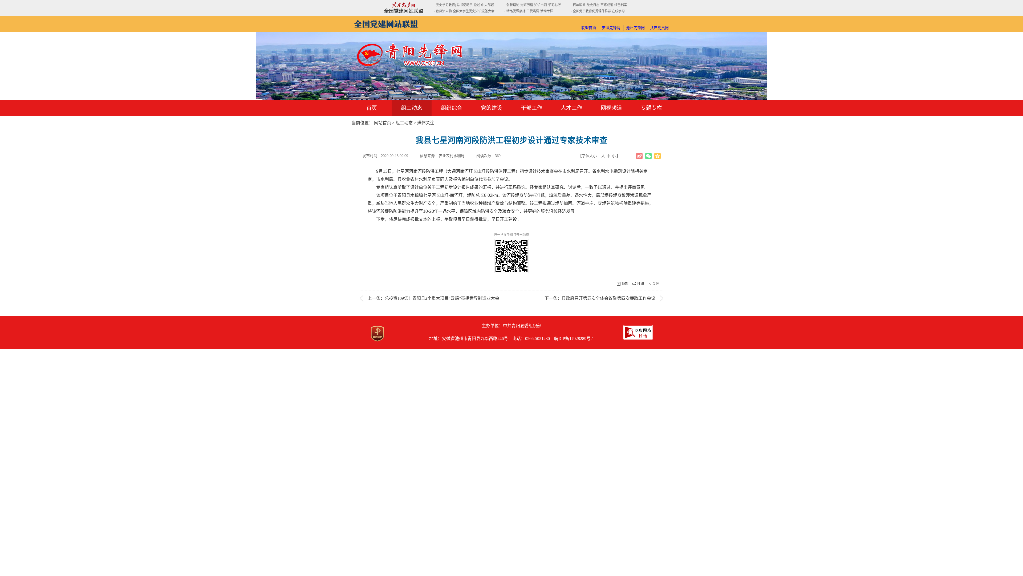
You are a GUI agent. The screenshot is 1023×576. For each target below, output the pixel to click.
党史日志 (593, 5)
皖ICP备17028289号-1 (574, 338)
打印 (640, 284)
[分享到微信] (648, 156)
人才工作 (571, 108)
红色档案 (620, 5)
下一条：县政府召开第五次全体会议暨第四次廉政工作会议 (600, 298)
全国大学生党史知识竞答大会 (473, 11)
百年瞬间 (579, 5)
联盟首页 (588, 28)
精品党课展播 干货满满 (522, 11)
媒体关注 (425, 123)
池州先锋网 (635, 28)
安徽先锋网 (611, 28)
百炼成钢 (606, 5)
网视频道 (611, 108)
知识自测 (540, 5)
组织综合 (451, 108)
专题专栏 (651, 108)
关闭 (655, 284)
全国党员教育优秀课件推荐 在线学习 (599, 11)
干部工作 (531, 108)
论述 (477, 5)
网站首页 (382, 123)
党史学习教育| (446, 5)
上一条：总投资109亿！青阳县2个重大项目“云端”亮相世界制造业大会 (433, 298)
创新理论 (512, 5)
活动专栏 (546, 11)
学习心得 (554, 5)
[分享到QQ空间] (657, 156)
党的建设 (491, 108)
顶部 (625, 284)
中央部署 (487, 5)
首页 (371, 108)
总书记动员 (465, 5)
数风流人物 (444, 11)
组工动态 (411, 108)
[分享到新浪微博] (639, 156)
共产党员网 (659, 28)
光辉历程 (526, 5)
